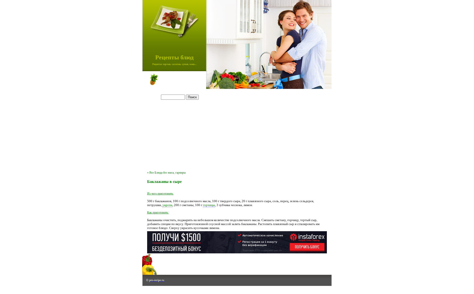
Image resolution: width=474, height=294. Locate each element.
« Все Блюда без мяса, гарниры (166, 172)
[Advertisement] (237, 131)
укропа (167, 205)
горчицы (209, 205)
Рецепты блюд (174, 57)
